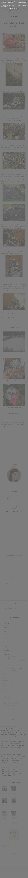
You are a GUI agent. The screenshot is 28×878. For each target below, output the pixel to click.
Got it (18, 8)
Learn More (12, 8)
